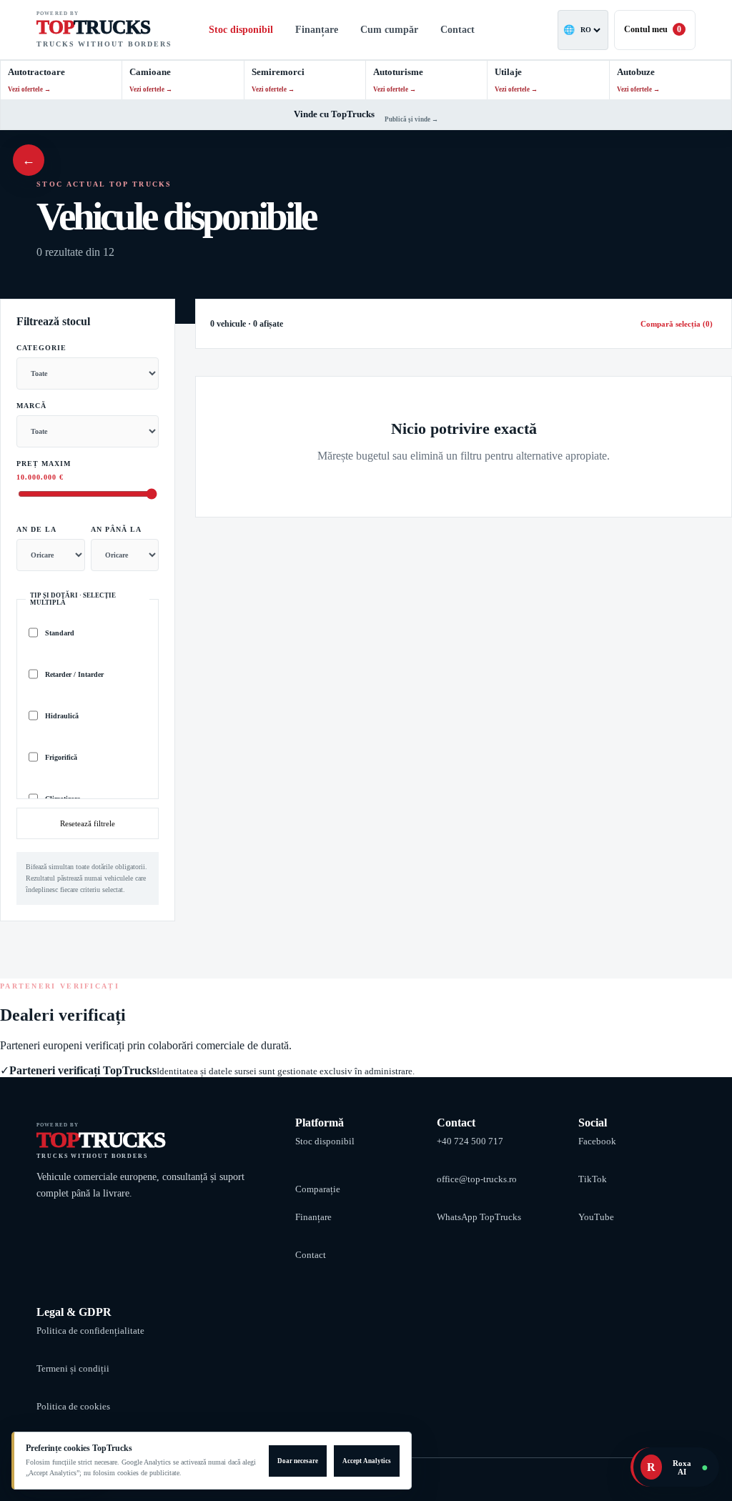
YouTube (596, 1217)
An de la (36, 529)
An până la (116, 529)
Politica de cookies (73, 1406)
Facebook (597, 1141)
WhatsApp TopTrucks (479, 1217)
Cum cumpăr (389, 29)
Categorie (41, 348)
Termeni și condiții (72, 1368)
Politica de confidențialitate (90, 1330)
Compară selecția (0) (676, 323)
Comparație (317, 1189)
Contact (457, 29)
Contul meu (652, 29)
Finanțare (316, 29)
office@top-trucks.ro (477, 1179)
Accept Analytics (366, 1461)
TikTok (592, 1179)
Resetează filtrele (87, 823)
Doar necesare (297, 1461)
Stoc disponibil (241, 29)
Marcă (31, 406)
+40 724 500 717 (470, 1141)
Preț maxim (43, 470)
